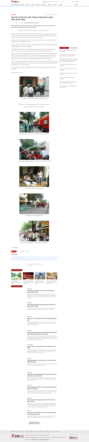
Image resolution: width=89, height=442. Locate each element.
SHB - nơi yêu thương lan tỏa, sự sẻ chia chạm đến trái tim (41, 400)
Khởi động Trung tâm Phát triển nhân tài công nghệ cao (40, 282)
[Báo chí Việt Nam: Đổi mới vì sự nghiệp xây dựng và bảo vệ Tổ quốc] (18, 390)
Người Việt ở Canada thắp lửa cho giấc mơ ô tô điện (41, 347)
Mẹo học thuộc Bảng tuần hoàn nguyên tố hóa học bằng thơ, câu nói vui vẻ (68, 82)
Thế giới (27, 4)
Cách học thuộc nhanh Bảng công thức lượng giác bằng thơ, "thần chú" (67, 55)
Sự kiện (60, 4)
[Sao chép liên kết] (19, 23)
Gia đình (33, 4)
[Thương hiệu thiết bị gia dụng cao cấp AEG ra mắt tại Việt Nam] (28, 275)
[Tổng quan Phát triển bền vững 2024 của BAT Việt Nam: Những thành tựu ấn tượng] (18, 335)
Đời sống (16, 4)
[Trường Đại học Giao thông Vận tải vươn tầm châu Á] (16, 275)
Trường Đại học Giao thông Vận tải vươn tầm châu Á (16, 282)
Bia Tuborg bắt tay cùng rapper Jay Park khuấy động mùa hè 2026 (41, 305)
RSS (77, 4)
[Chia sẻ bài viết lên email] (17, 23)
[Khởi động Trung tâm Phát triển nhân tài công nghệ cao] (40, 275)
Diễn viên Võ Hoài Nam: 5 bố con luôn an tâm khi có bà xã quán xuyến (41, 413)
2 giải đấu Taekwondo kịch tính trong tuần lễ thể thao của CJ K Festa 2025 (41, 375)
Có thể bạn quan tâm (17, 270)
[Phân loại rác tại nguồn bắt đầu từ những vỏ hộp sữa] (18, 321)
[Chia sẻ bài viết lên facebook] (12, 23)
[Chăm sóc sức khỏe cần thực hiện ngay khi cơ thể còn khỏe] (52, 275)
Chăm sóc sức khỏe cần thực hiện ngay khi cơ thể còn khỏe (52, 282)
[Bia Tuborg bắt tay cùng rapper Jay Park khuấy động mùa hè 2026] (18, 307)
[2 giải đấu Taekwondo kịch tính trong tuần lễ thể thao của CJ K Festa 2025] (18, 377)
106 (63, 70)
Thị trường (21, 4)
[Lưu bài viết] (22, 23)
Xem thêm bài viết (34, 423)
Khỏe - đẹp (43, 4)
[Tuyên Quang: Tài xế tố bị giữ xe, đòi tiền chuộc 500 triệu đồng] (18, 363)
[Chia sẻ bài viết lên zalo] (14, 23)
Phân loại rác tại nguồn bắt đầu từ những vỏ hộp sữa (41, 319)
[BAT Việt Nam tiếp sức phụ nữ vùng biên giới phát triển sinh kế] (18, 293)
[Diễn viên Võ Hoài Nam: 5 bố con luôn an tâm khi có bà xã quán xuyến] (18, 415)
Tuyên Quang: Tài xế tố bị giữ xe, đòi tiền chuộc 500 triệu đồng (41, 361)
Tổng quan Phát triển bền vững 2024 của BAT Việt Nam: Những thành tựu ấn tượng (42, 333)
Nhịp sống (29, 288)
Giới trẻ (37, 4)
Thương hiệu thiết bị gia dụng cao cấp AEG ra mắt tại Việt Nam (28, 282)
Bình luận (14, 251)
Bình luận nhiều (73, 47)
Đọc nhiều (64, 47)
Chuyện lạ (50, 4)
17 (74, 55)
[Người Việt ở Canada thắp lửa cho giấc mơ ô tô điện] (18, 349)
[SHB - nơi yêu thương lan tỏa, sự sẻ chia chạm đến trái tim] (18, 402)
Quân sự (55, 4)
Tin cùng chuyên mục (17, 286)
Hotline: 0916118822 (56, 1)
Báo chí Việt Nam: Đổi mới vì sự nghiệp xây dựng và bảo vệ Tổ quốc (42, 387)
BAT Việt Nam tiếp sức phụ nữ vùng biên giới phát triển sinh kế (40, 291)
